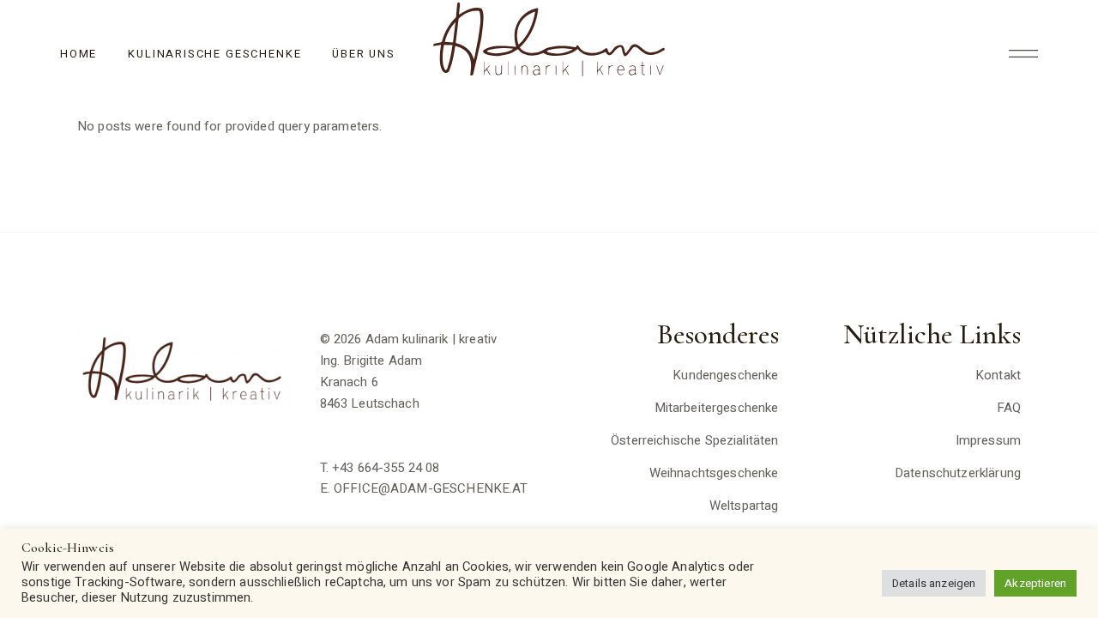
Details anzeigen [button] (933, 583)
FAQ (1009, 407)
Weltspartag (744, 505)
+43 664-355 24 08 (386, 467)
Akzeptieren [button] (1035, 583)
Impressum (988, 440)
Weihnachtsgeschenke (714, 473)
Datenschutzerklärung (958, 473)
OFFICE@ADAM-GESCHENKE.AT (431, 488)
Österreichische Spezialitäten (694, 440)
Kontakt (998, 375)
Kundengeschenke (725, 375)
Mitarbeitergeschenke (717, 407)
